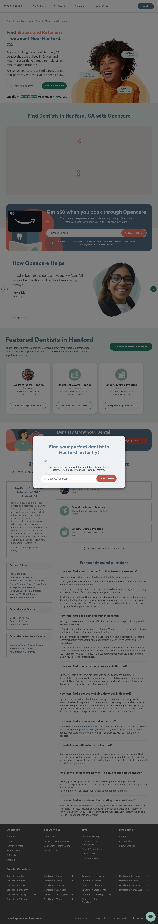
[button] (106, 478)
